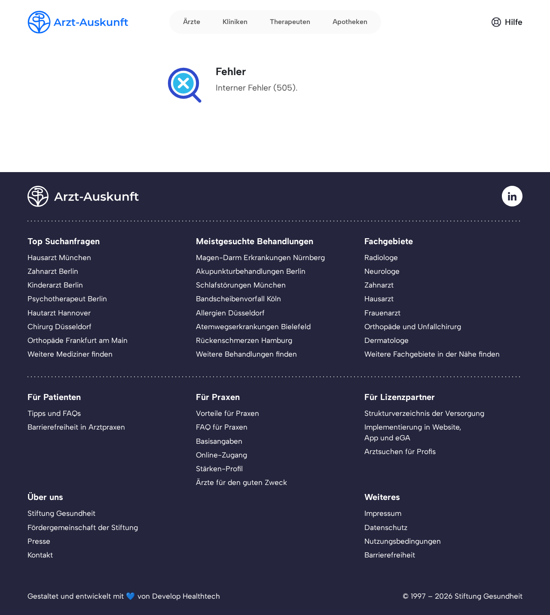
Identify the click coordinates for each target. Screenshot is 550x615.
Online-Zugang (221, 455)
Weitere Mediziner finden (70, 354)
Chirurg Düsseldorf (60, 326)
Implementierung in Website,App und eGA (412, 432)
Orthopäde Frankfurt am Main (78, 340)
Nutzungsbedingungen (402, 541)
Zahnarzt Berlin (53, 271)
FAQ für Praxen (222, 427)
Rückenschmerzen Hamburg (244, 340)
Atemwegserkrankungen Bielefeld (253, 326)
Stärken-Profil (219, 468)
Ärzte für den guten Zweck (241, 482)
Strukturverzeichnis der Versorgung (424, 413)
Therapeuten (290, 22)
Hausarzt (379, 298)
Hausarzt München (59, 257)
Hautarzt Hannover (59, 313)
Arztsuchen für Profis (400, 451)
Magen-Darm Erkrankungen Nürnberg (260, 257)
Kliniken (235, 22)
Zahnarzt (379, 285)
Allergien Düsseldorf (230, 313)
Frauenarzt (382, 313)
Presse (39, 541)
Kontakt (40, 555)
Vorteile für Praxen (227, 413)
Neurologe (382, 271)
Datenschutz (385, 527)
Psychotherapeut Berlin (67, 298)
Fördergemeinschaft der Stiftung (83, 527)
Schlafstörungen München (241, 285)
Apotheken (350, 22)
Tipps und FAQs (54, 413)
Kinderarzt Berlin (55, 285)
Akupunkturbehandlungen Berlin (251, 271)
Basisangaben (219, 441)
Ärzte (191, 22)
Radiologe (381, 257)
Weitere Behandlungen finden (246, 354)
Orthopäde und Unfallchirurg (412, 326)
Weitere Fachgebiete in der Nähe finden (432, 354)
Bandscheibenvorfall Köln (238, 298)
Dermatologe (386, 340)
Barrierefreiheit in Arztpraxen (76, 427)
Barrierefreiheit (389, 555)
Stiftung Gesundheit (61, 513)
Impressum (382, 513)
